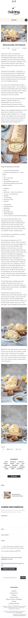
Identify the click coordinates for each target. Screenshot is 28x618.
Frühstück (14, 595)
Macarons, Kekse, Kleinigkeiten (14, 599)
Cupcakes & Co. (14, 593)
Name (2, 529)
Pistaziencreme (12, 467)
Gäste (18, 463)
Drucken (15, 476)
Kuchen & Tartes (14, 597)
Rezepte (14, 601)
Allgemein (14, 591)
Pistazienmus (22, 467)
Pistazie (5, 467)
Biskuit (6, 461)
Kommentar (4, 515)
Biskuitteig (20, 461)
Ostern (21, 465)
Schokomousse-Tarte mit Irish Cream (17, 495)
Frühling (12, 463)
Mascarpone (15, 465)
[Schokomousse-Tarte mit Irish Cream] (7, 495)
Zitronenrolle (20, 468)
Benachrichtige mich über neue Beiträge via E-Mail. (12, 564)
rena (9, 48)
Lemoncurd (7, 465)
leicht (23, 463)
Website (3, 540)
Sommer (6, 468)
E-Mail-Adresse (5, 535)
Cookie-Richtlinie (19, 612)
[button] (14, 20)
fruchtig (6, 463)
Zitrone (12, 468)
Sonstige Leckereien (14, 603)
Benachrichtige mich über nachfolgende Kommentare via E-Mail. (11, 558)
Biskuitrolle (13, 461)
